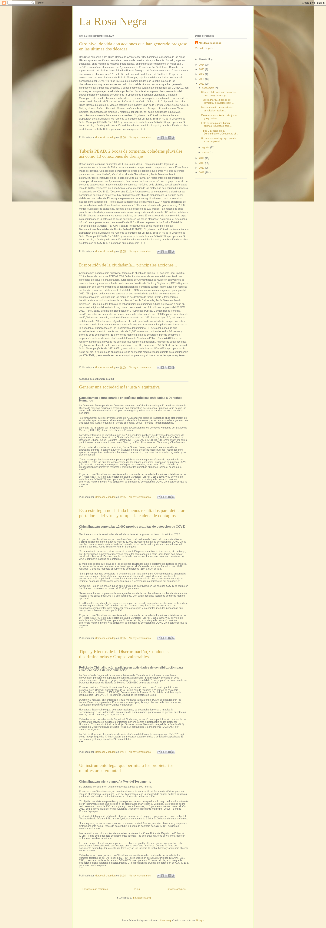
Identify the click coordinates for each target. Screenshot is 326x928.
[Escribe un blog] (162, 138)
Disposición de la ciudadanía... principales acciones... (128, 264)
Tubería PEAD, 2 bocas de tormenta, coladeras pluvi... (217, 101)
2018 (202, 163)
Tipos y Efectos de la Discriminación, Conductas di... (219, 132)
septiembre (208, 87)
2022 (202, 74)
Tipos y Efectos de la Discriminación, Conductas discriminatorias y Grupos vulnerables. (123, 654)
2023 (202, 69)
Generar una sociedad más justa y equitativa (119, 386)
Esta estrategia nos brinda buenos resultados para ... (216, 124)
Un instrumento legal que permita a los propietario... (219, 140)
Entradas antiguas (176, 889)
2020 (202, 83)
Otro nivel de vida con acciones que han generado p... (218, 94)
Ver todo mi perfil (204, 48)
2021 (202, 79)
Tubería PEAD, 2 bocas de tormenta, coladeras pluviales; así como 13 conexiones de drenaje (131, 154)
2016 (202, 172)
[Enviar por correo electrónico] (159, 138)
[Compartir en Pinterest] (173, 138)
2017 (202, 167)
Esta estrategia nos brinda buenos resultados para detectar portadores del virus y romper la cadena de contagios (132, 513)
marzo (206, 152)
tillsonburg (165, 920)
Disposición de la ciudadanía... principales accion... (218, 109)
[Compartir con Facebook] (169, 138)
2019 (202, 158)
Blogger (199, 920)
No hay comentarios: (140, 137)
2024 (202, 64)
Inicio (137, 889)
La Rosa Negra (113, 21)
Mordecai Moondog (210, 43)
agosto (206, 147)
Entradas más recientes (95, 889)
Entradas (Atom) (142, 897)
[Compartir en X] (166, 138)
